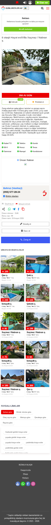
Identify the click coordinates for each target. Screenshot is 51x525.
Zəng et (26, 240)
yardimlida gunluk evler (14, 448)
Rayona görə (7, 423)
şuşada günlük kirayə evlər (15, 437)
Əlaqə (25, 474)
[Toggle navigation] (48, 8)
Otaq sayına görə (9, 417)
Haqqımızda (26, 470)
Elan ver (43, 2)
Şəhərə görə (7, 412)
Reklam (25, 478)
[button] (47, 46)
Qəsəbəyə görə (40, 417)
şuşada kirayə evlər (12, 443)
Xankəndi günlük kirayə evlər (16, 432)
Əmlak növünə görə (23, 412)
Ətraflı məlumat (25, 29)
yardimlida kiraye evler (34, 443)
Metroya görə (25, 417)
